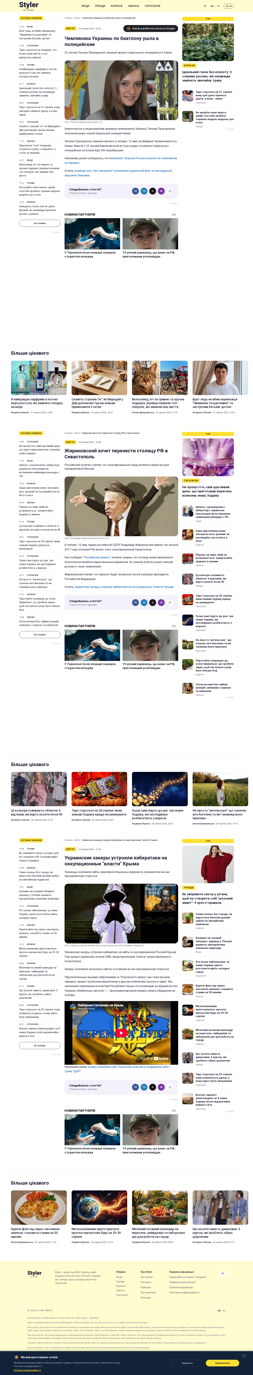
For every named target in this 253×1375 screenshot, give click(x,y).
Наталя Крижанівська (143, 412)
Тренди (100, 6)
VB (161, 191)
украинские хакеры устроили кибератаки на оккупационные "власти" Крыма (123, 587)
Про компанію (148, 1292)
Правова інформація (181, 1287)
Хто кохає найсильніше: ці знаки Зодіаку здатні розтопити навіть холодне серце (38, 914)
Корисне (117, 6)
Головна (69, 18)
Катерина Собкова (202, 412)
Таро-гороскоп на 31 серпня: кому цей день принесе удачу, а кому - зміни (39, 111)
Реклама (146, 1297)
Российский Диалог (96, 557)
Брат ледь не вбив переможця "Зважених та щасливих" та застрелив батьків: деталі (37, 34)
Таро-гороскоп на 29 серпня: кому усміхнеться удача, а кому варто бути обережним (39, 1013)
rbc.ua (229, 6)
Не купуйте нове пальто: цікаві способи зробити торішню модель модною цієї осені (39, 191)
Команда (146, 1287)
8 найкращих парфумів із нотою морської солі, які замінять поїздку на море (38, 73)
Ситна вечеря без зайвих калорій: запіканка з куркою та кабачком (39, 623)
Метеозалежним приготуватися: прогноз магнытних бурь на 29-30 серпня (39, 952)
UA (212, 6)
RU (218, 6)
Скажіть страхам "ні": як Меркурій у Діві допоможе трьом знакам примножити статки (39, 130)
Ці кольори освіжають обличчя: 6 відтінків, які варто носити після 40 (39, 527)
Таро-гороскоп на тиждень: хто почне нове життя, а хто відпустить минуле (38, 53)
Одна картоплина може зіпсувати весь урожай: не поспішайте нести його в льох (39, 491)
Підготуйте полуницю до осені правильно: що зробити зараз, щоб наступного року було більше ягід (39, 604)
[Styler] (29, 6)
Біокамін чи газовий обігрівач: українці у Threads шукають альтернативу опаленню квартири (39, 895)
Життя (77, 18)
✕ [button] (244, 1356)
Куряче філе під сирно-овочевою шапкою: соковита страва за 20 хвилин (39, 933)
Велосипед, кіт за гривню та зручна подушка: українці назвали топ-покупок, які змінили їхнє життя (39, 170)
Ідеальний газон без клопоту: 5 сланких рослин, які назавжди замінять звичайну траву (37, 92)
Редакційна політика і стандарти (187, 1277)
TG (144, 191)
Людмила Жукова (20, 412)
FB (135, 191)
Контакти (146, 1282)
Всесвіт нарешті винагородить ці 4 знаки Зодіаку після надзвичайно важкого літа (39, 1032)
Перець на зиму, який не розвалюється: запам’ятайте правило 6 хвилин (36, 510)
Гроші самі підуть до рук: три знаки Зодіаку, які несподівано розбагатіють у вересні (37, 564)
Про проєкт (147, 1277)
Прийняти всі (222, 1363)
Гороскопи (152, 6)
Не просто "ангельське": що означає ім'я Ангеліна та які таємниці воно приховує (35, 583)
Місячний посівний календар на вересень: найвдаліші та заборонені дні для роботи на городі (37, 973)
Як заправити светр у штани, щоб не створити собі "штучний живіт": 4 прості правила (39, 856)
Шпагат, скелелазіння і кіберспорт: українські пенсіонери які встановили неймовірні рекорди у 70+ (39, 470)
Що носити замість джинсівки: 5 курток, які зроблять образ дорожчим (38, 994)
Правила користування (182, 1282)
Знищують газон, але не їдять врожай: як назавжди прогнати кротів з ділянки (37, 210)
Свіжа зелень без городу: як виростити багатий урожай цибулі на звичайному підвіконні (39, 876)
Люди (85, 6)
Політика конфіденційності (184, 1292)
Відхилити (187, 1363)
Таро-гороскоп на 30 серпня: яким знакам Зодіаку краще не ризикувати (39, 545)
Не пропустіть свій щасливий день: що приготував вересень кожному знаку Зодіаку (39, 449)
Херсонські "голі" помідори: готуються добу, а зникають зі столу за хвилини (37, 149)
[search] (205, 6)
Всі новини (39, 223)
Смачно (133, 6)
